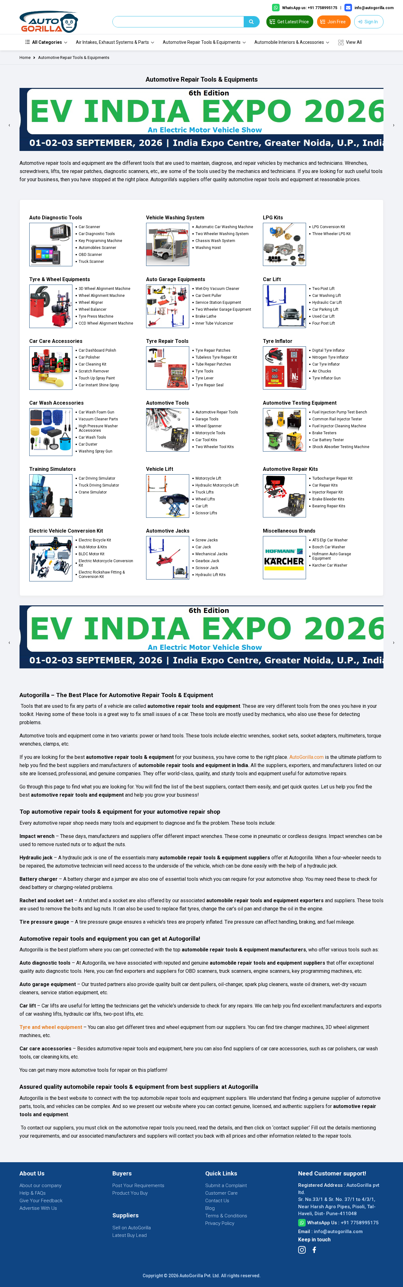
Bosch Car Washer (328, 547)
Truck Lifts (205, 492)
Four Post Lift (323, 323)
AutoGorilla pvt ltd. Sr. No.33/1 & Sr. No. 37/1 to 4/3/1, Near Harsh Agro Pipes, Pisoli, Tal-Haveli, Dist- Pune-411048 (338, 1199)
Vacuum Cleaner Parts (98, 419)
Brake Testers (324, 433)
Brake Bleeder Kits (328, 499)
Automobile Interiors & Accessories (289, 42)
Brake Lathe (206, 316)
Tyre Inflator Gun (326, 378)
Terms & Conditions (226, 1216)
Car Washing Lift (326, 295)
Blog (210, 1208)
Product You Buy (130, 1193)
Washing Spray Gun (95, 451)
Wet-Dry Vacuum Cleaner (217, 288)
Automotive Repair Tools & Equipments (202, 42)
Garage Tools (207, 419)
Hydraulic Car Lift (327, 302)
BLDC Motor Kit (92, 554)
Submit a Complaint (226, 1185)
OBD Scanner (90, 254)
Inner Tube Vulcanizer (214, 323)
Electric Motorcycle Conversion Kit (106, 563)
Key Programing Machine (100, 241)
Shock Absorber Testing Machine (340, 447)
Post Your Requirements (138, 1185)
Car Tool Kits (206, 440)
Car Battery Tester (328, 440)
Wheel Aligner (91, 302)
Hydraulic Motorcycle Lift (217, 485)
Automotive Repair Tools (217, 412)
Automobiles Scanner (97, 247)
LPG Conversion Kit (328, 227)
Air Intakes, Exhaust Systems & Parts (112, 42)
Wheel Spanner (209, 426)
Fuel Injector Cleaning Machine (339, 426)
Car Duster (88, 444)
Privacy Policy (219, 1223)
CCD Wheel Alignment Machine (106, 323)
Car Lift (202, 506)
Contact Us (217, 1200)
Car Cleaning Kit (92, 364)
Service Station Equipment (218, 302)
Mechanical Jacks (212, 554)
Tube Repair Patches (213, 364)
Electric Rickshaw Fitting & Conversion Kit (102, 574)
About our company (40, 1185)
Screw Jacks (207, 540)
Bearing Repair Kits (328, 506)
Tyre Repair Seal (210, 385)
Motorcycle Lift (208, 478)
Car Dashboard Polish (97, 350)
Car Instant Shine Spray (99, 385)
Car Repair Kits (325, 485)
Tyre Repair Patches (213, 350)
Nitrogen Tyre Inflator (330, 357)
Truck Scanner (91, 261)
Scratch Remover (94, 371)
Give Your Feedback (41, 1200)
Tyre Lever (204, 378)
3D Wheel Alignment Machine (104, 288)
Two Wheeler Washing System (222, 234)
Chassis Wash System (215, 241)
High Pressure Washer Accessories (98, 428)
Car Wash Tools (92, 437)
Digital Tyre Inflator (328, 350)
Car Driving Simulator (97, 478)
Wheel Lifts (205, 499)
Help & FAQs (33, 1193)
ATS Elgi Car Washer (330, 540)
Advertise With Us (38, 1208)
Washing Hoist (208, 247)
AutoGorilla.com (306, 757)
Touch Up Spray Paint (97, 378)
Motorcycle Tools (210, 433)
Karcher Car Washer (329, 565)
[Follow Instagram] (302, 1250)
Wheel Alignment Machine (102, 295)
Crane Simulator (93, 492)
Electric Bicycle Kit (95, 540)
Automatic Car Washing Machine (224, 227)
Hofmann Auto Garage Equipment (331, 556)
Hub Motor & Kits (93, 547)
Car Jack (203, 547)
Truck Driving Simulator (99, 485)
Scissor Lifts (206, 513)
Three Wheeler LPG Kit (331, 234)
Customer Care (221, 1193)
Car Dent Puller (208, 295)
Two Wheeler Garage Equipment (223, 309)
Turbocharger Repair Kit (332, 478)
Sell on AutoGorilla (131, 1228)
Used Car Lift (323, 316)
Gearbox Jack (207, 561)
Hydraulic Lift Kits (211, 575)
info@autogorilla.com (338, 1231)
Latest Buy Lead (129, 1235)
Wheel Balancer (92, 309)
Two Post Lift (323, 288)
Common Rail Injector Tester (337, 419)
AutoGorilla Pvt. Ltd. (199, 1275)
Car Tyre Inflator (326, 364)
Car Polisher (89, 357)
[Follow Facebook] (314, 1250)
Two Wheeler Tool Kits (215, 447)
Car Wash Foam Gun (96, 412)
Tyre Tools (204, 371)
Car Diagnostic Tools (97, 234)
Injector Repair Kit (327, 492)
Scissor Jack (207, 568)
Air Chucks (321, 371)
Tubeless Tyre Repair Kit (216, 357)
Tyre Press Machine (96, 316)
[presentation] (9, 125)
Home (25, 57)
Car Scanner (89, 227)
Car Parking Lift (325, 309)
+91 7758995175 (360, 1223)
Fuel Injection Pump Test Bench (339, 412)
